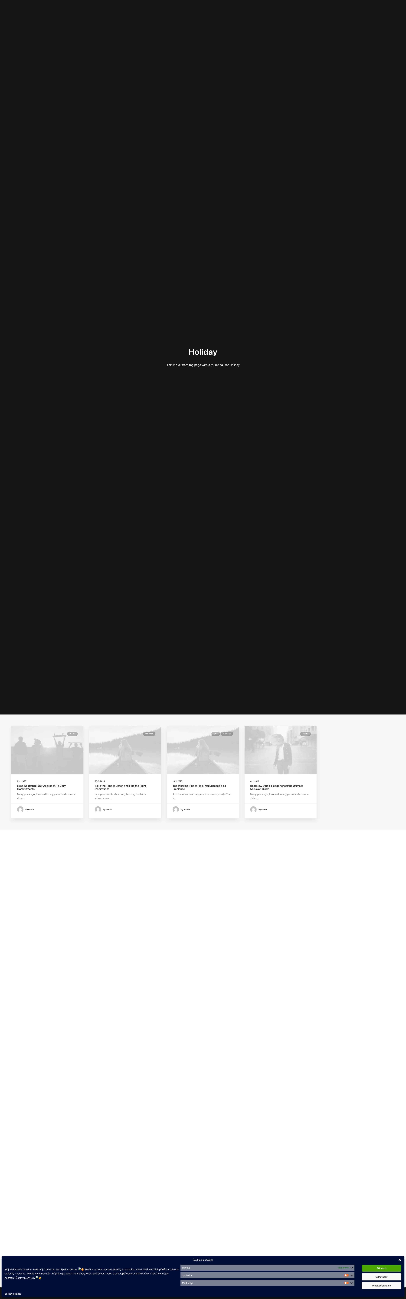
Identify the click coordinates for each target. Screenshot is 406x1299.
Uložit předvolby (381, 1285)
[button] (399, 1259)
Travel (72, 734)
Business (149, 734)
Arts (215, 734)
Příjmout (381, 1268)
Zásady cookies (13, 1293)
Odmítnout (381, 1276)
